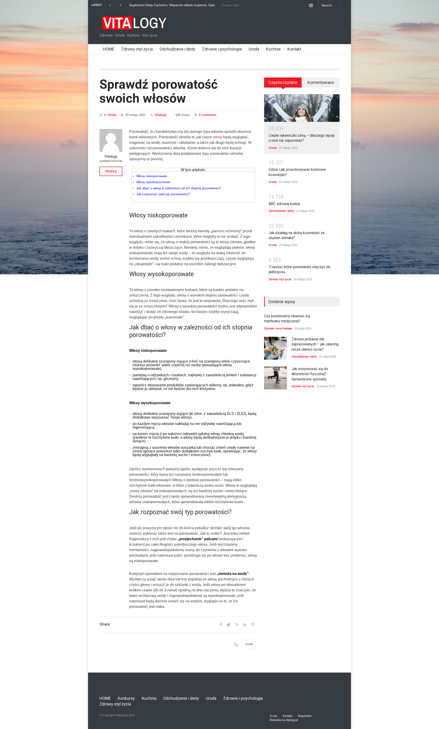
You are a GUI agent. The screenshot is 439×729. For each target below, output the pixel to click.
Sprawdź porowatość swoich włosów (158, 91)
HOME (108, 49)
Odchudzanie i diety (177, 49)
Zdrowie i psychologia (222, 49)
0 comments (207, 115)
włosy (217, 137)
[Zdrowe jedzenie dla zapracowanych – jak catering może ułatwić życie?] (275, 348)
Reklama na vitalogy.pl (284, 720)
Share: (105, 624)
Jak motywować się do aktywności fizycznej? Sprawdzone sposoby (310, 374)
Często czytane (282, 82)
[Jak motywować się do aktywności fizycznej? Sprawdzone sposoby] (275, 377)
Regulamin (305, 716)
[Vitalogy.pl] (133, 25)
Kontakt (294, 49)
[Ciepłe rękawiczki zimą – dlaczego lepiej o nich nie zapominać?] (302, 108)
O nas (273, 716)
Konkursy (126, 698)
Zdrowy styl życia (137, 49)
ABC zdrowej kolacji (284, 204)
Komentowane (321, 82)
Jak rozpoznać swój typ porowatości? (163, 194)
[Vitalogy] (110, 140)
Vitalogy (160, 115)
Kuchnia (273, 49)
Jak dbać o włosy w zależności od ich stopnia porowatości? (178, 188)
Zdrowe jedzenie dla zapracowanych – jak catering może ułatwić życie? (171, 5)
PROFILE (111, 171)
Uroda (254, 49)
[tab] (283, 84)
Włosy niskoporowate (151, 176)
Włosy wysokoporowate (153, 182)
